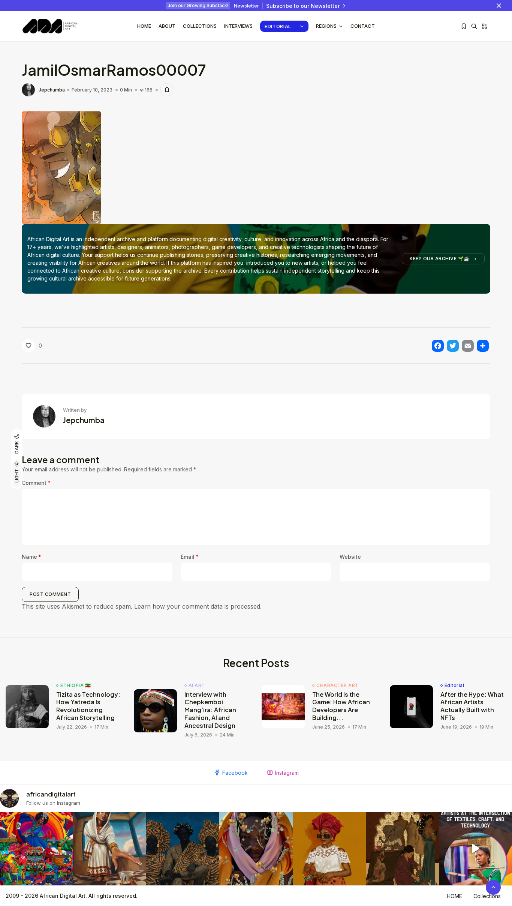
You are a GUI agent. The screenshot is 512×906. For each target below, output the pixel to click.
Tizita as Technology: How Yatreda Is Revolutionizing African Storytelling (88, 706)
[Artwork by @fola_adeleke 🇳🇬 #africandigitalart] (182, 848)
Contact (362, 26)
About (167, 26)
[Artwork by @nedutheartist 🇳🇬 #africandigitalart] (329, 848)
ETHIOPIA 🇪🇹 (75, 685)
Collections (200, 26)
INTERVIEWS (238, 26)
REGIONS (326, 26)
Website (350, 557)
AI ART (197, 685)
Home (144, 26)
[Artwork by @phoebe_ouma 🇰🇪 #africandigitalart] (402, 848)
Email (190, 557)
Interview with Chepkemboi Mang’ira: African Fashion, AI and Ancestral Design (210, 709)
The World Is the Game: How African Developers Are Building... (341, 706)
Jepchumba (52, 90)
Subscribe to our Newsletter (303, 6)
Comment (36, 483)
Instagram (287, 773)
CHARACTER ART (337, 685)
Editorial (278, 26)
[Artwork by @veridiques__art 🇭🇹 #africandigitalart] (36, 848)
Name (31, 557)
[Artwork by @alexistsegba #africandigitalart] (255, 848)
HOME (454, 896)
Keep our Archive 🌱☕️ (440, 258)
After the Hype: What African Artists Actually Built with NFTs (472, 706)
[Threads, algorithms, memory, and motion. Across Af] (475, 848)
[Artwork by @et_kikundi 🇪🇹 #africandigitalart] (109, 848)
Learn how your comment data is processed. (198, 606)
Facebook (235, 773)
